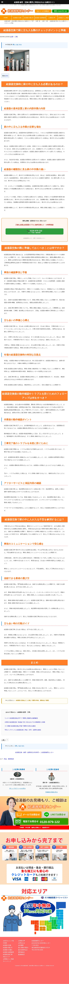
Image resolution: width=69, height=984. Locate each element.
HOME (6, 17)
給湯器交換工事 (7, 954)
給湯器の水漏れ (7, 950)
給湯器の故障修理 (40, 17)
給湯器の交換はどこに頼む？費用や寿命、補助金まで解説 (32, 700)
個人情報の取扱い (23, 947)
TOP (19, 21)
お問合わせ (21, 943)
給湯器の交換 (17, 17)
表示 (6, 75)
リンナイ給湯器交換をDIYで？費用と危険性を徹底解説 (21, 718)
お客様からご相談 (63, 17)
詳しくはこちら (17, 44)
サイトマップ (7, 961)
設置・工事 (14, 36)
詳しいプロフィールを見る (17, 788)
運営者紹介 (21, 952)
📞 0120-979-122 (34, 231)
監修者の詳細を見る (52, 792)
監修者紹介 (21, 954)
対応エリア (6, 956)
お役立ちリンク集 (8, 940)
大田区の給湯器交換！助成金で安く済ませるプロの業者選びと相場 (25, 722)
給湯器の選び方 (29, 17)
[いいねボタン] (3, 740)
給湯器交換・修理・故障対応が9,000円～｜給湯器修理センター (34, 752)
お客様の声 (51, 17)
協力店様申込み (23, 950)
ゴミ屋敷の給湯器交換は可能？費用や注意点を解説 (20, 726)
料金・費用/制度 (9, 759)
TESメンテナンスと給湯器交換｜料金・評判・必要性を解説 (23, 730)
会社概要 (21, 945)
